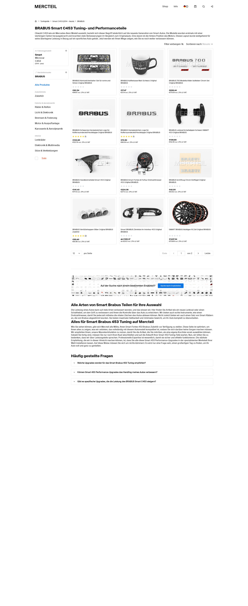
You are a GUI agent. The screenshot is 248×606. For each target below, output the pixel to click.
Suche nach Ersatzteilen (171, 286)
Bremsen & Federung (46, 117)
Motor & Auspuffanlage (47, 123)
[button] (142, 363)
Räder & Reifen (43, 107)
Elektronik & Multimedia (47, 145)
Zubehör (39, 96)
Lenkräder (40, 139)
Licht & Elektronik (44, 112)
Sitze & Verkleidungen (46, 150)
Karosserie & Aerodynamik (49, 128)
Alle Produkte (42, 84)
